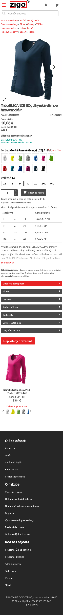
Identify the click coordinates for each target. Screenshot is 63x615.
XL (35, 183)
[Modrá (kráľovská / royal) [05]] (20, 168)
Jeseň (23, 31)
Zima (22, 24)
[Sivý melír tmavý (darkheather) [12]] (28, 158)
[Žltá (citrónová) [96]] (12, 158)
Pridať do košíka (36, 192)
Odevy (30, 24)
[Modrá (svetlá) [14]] (35, 158)
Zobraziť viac (7, 262)
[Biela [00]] (4, 158)
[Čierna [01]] (43, 168)
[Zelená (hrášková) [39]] (20, 158)
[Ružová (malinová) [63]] (43, 158)
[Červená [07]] (4, 168)
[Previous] (3, 411)
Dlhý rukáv (33, 20)
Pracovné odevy (9, 20)
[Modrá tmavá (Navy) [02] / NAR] (35, 168)
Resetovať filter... (55, 150)
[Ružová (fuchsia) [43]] (28, 168)
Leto (22, 27)
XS (4, 183)
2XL (43, 183)
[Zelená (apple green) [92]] (51, 158)
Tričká (23, 20)
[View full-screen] (5, 99)
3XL (52, 183)
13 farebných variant (17, 406)
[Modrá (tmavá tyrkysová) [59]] (12, 168)
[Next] (53, 67)
